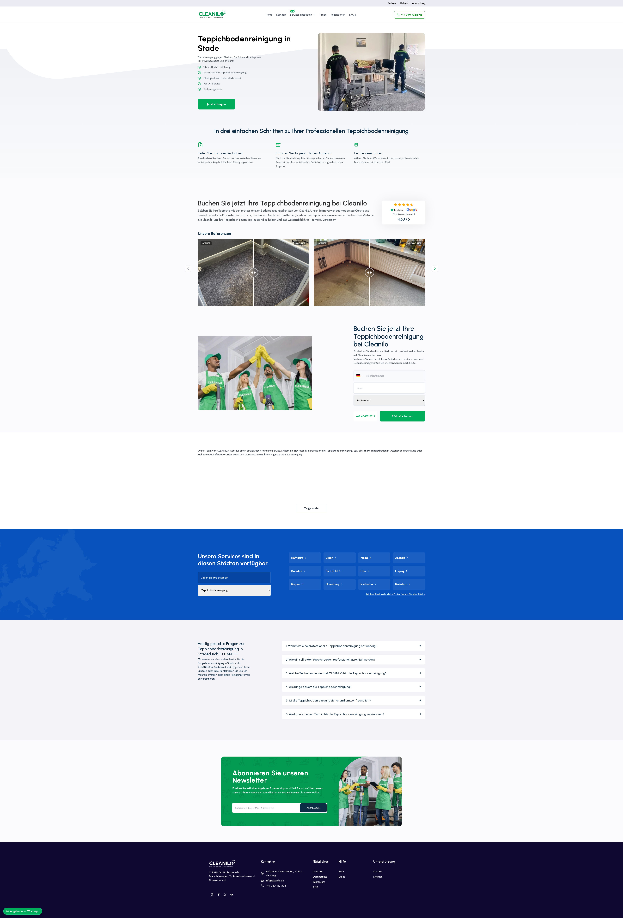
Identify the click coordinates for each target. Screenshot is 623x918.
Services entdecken (301, 14)
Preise (323, 14)
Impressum (319, 881)
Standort (281, 14)
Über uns (318, 871)
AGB (315, 887)
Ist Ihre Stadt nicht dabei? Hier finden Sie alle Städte (395, 594)
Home (269, 14)
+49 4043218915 (365, 416)
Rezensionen (337, 14)
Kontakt (377, 871)
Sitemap (378, 876)
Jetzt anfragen (216, 104)
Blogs (342, 876)
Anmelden (313, 807)
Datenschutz (320, 876)
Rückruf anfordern (402, 416)
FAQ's (352, 14)
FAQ (341, 871)
